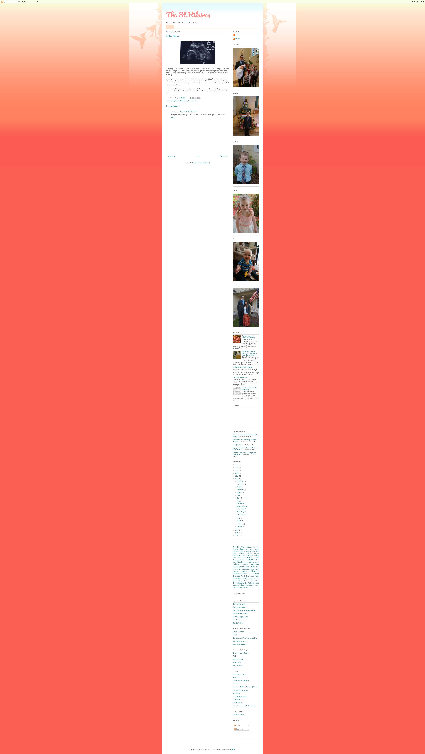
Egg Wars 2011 (241, 514)
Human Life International (241, 690)
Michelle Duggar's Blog (240, 617)
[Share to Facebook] (197, 98)
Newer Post (171, 156)
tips (246, 583)
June (239, 498)
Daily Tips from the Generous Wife (244, 610)
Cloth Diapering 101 (239, 607)
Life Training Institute (239, 696)
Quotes (235, 581)
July (238, 495)
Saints (252, 581)
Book (234, 553)
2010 (237, 530)
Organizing (236, 576)
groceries (256, 562)
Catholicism (237, 555)
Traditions (251, 583)
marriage (245, 569)
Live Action (236, 699)
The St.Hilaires (188, 14)
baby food (249, 549)
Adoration (256, 547)
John (252, 566)
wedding (247, 585)
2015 (237, 467)
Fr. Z (234, 656)
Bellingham (236, 551)
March (239, 521)
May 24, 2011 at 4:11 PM (188, 112)
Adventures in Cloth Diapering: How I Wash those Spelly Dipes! (249, 353)
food (234, 562)
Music (252, 574)
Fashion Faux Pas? (240, 377)
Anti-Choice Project (239, 674)
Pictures (195, 101)
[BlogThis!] (193, 98)
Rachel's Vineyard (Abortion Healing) (244, 706)
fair (245, 560)
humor (241, 567)
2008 (237, 535)
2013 (237, 473)
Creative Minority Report (240, 653)
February (240, 524)
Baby (172, 101)
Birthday (242, 551)
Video (241, 585)
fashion (257, 560)
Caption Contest (253, 553)
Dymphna (236, 560)
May (238, 501)
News (190, 101)
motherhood (239, 573)
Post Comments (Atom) (202, 163)
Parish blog (245, 576)
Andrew (237, 35)
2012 (237, 476)
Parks (252, 576)
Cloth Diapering (247, 555)
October (240, 487)
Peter (257, 576)
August (239, 492)
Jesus (246, 567)
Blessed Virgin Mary (252, 551)
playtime (245, 579)
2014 (237, 470)
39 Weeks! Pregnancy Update (242, 367)
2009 (237, 533)
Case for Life (237, 684)
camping (241, 553)
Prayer (251, 579)
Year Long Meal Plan (242, 587)
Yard (234, 587)
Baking (257, 549)
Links (234, 569)
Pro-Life (256, 579)
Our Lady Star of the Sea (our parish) (245, 638)
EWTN (235, 635)
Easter (241, 560)
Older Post (224, 156)
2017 (237, 465)
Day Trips (241, 557)
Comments (239, 729)
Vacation (236, 585)
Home (170, 27)
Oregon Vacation (242, 506)
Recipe (241, 581)
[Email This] (191, 98)
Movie (248, 574)
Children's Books (238, 714)
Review (246, 581)
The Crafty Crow (238, 623)
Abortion (249, 547)
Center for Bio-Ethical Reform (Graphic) (245, 687)
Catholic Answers (238, 632)
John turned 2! (241, 509)
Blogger (232, 749)
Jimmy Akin (237, 662)
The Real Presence (239, 641)
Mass (252, 569)
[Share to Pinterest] (199, 98)
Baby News (240, 503)
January (240, 526)
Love (239, 569)
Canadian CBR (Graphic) (241, 680)
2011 (237, 479)
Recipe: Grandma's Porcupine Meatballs (248, 337)
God (250, 562)
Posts (238, 725)
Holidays (236, 564)
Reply (173, 117)
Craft (234, 557)
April (238, 518)
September (240, 490)
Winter (252, 585)
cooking (256, 555)
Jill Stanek (236, 693)
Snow (235, 583)
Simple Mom (237, 620)
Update (257, 583)
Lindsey (237, 38)
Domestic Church (253, 557)
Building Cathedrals (239, 604)
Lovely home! (237, 445)
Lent (257, 567)
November (240, 484)
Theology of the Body (240, 644)
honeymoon (246, 564)
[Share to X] (195, 98)
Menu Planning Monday (240, 613)
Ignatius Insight (238, 659)
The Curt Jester (238, 665)
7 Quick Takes (239, 547)
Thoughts (240, 583)
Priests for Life (237, 703)
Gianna (246, 562)
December (240, 481)
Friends (240, 562)
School (257, 581)
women (257, 585)
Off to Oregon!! (241, 512)
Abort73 (235, 677)
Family (177, 101)
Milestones (183, 101)
